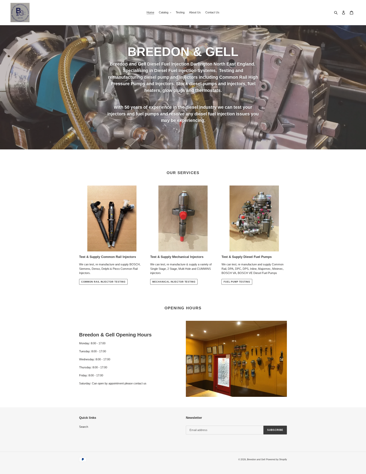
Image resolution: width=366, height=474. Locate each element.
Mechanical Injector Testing (173, 281)
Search (83, 426)
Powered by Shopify (276, 459)
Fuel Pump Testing (237, 281)
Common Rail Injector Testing (103, 281)
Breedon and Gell (256, 459)
